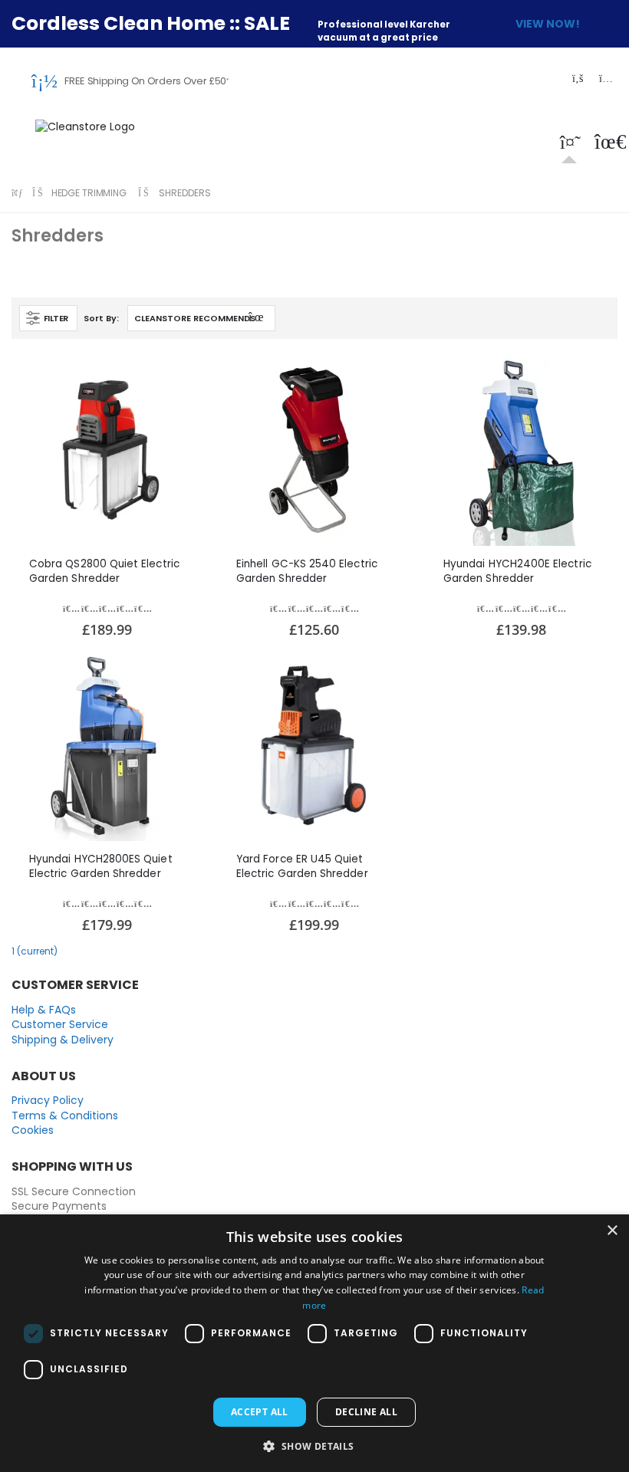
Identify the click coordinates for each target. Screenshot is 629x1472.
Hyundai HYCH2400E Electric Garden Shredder (517, 571)
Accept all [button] (259, 1411)
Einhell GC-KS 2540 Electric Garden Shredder (306, 571)
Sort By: (101, 318)
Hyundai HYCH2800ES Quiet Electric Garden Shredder (101, 866)
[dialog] (314, 1343)
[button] (569, 145)
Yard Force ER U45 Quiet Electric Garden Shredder (302, 866)
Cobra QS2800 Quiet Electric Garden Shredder (104, 571)
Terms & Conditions (65, 1115)
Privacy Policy (48, 1100)
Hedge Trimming (89, 192)
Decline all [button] (366, 1411)
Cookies (33, 1130)
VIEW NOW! (547, 23)
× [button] (611, 1231)
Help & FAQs (44, 1009)
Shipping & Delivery (63, 1039)
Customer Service (60, 1024)
